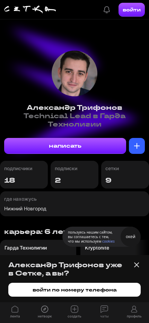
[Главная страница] (30, 10)
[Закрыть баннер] (136, 265)
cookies (108, 241)
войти (132, 9)
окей (130, 236)
